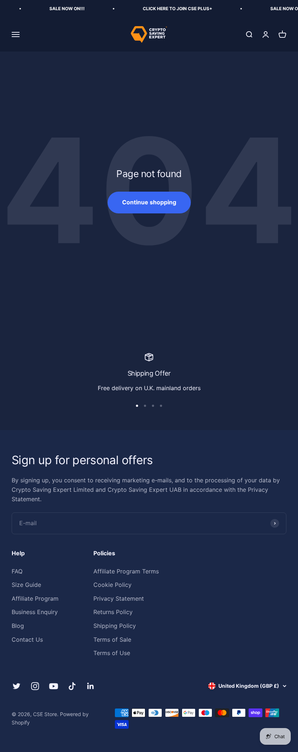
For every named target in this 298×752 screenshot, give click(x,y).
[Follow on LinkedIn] (91, 686)
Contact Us (27, 639)
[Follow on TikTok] (72, 686)
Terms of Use (111, 653)
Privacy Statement (118, 598)
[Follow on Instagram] (35, 686)
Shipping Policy (114, 625)
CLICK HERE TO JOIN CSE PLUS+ (170, 8)
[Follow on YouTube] (54, 686)
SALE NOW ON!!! (59, 8)
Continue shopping (149, 202)
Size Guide (26, 584)
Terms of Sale (112, 639)
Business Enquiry (35, 612)
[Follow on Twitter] (16, 686)
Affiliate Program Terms (126, 571)
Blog (18, 625)
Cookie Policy (112, 584)
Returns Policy (113, 612)
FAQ (17, 571)
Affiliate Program (35, 598)
